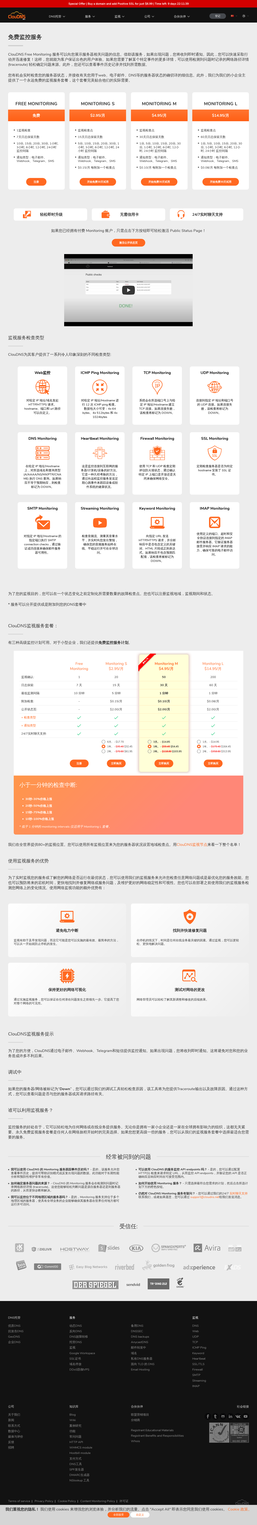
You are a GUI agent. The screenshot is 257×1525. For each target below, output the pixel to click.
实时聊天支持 (239, 1193)
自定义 (140, 1515)
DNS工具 (75, 1464)
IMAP (196, 1386)
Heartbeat (198, 1359)
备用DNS (137, 1326)
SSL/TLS (198, 1364)
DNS (195, 1326)
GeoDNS (14, 1337)
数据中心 (14, 1431)
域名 (134, 1353)
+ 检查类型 (28, 717)
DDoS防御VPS (79, 1370)
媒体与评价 (15, 1437)
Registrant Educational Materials (152, 1430)
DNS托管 (55, 16)
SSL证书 (75, 1359)
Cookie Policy (67, 1501)
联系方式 (14, 1426)
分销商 (135, 1420)
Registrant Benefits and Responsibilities (157, 1436)
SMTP (196, 1375)
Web (195, 1331)
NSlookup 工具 (79, 1480)
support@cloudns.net (204, 1197)
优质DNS (14, 1326)
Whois (135, 1441)
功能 (72, 1431)
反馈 (11, 1442)
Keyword (198, 1353)
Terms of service (19, 1501)
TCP (195, 1342)
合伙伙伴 (180, 16)
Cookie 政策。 (240, 1509)
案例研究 (75, 1426)
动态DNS (75, 1326)
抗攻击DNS (16, 1331)
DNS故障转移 (78, 1337)
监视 (118, 16)
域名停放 (75, 1364)
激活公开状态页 (128, 242)
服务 (88, 16)
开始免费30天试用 (98, 182)
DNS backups (140, 1337)
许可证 (123, 1501)
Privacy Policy (44, 1501)
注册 (36, 182)
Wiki (72, 1420)
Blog (72, 1415)
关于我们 (14, 1415)
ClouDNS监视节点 (192, 844)
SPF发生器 (76, 1469)
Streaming (199, 1381)
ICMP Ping (199, 1348)
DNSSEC (137, 1331)
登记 (217, 16)
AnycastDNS (139, 1342)
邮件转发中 (138, 1348)
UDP (195, 1337)
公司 (147, 16)
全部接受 (118, 1515)
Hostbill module (79, 1453)
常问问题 (75, 1437)
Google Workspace (82, 1353)
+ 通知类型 (28, 726)
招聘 (11, 1448)
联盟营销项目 (140, 1415)
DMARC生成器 (79, 1475)
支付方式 (75, 1459)
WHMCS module (80, 1448)
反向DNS (75, 1331)
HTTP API (76, 1442)
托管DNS (75, 1342)
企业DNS (14, 1342)
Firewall (197, 1370)
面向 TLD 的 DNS (142, 1364)
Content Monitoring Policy (97, 1501)
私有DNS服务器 (141, 1359)
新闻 (11, 1420)
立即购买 (116, 763)
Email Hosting (140, 1370)
